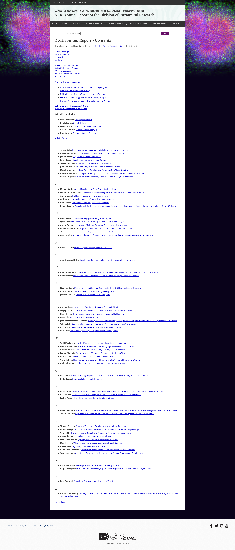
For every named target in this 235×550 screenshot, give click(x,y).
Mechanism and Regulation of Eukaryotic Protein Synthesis (99, 232)
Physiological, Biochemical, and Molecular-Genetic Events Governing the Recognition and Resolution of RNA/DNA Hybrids (126, 206)
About (64, 24)
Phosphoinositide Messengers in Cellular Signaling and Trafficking (100, 150)
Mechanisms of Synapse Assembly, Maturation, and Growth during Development (108, 429)
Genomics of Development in (93, 294)
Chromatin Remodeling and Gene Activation (90, 202)
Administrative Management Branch (72, 106)
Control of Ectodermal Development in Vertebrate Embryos (101, 426)
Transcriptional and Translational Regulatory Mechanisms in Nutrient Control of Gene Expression (117, 272)
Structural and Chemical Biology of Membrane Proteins (100, 153)
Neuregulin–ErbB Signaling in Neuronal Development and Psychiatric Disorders (111, 173)
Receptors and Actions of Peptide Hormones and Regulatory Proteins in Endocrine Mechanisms (113, 235)
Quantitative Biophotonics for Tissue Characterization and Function (108, 260)
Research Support (138, 24)
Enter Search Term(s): (72, 34)
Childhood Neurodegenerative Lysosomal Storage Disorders (100, 363)
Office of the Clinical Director (67, 73)
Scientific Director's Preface (66, 68)
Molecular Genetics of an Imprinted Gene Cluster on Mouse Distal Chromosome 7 (106, 394)
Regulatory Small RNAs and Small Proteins (89, 446)
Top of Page (60, 502)
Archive (175, 24)
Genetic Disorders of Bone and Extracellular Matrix (93, 356)
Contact (27, 526)
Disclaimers (35, 526)
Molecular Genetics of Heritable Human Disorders (93, 199)
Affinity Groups (160, 24)
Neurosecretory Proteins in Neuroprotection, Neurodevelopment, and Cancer (103, 324)
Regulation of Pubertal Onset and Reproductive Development (101, 225)
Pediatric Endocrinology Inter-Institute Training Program (83, 97)
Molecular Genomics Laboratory (87, 126)
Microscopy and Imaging (86, 129)
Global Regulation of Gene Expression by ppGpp (95, 189)
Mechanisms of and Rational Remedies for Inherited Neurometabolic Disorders (107, 288)
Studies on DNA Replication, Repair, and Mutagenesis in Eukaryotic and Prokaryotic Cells (113, 468)
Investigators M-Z (116, 24)
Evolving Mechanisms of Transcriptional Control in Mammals (101, 343)
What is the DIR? (62, 54)
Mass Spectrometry (83, 119)
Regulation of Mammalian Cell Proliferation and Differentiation (106, 228)
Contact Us (59, 57)
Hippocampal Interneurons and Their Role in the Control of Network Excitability (106, 360)
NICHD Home (10, 526)
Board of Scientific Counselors (68, 65)
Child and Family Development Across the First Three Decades (101, 170)
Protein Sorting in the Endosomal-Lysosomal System (98, 166)
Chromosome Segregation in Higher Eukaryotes (92, 218)
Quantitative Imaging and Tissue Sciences (90, 160)
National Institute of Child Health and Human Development (99, 10)
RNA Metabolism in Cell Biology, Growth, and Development (100, 349)
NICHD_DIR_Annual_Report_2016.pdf (108, 46)
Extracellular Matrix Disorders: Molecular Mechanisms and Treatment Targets (106, 310)
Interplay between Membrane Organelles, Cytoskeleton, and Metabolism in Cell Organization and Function (132, 320)
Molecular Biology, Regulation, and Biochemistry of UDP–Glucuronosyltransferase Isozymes (109, 375)
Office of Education (63, 71)
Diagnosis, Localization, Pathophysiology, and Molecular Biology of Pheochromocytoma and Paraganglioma (117, 391)
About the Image (62, 51)
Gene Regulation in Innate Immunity (87, 379)
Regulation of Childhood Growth (87, 156)
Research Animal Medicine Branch (71, 108)
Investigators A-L (94, 24)
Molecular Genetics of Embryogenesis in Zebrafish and (97, 222)
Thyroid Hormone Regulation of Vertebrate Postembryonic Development (101, 433)
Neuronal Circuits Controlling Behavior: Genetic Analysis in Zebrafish (104, 177)
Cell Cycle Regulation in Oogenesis (84, 317)
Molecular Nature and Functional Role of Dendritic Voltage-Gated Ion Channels (106, 275)
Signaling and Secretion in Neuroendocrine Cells (98, 439)
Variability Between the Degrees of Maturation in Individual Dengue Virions (113, 192)
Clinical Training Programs (67, 82)
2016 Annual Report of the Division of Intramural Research (104, 15)
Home (54, 24)
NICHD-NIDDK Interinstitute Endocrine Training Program (83, 87)
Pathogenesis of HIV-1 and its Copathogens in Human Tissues (101, 353)
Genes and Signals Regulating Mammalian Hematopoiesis (94, 330)
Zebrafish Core (79, 123)
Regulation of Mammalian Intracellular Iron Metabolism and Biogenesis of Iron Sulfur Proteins (114, 413)
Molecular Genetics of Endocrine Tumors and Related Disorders (108, 449)
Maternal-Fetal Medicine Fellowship (75, 90)
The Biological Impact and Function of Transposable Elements (98, 314)
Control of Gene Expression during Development (93, 291)
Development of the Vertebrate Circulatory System (97, 465)
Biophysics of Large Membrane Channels (93, 163)
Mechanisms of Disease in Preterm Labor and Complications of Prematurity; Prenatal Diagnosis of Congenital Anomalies (127, 410)
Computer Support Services (84, 133)
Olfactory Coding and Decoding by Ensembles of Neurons (97, 443)
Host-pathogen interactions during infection (106, 346)
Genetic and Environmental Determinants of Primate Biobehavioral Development (109, 453)
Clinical (76, 24)
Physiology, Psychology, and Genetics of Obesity (94, 481)
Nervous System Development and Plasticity (93, 247)
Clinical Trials (60, 76)
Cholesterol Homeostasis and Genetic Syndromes (94, 398)
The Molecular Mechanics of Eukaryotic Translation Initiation (96, 327)
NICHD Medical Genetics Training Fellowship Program (82, 94)
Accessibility (20, 526)
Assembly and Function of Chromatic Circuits (95, 307)
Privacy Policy (44, 526)
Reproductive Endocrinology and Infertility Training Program (85, 101)
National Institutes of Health (70, 2)
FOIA (52, 526)
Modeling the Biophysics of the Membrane (93, 436)
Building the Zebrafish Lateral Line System (90, 196)
